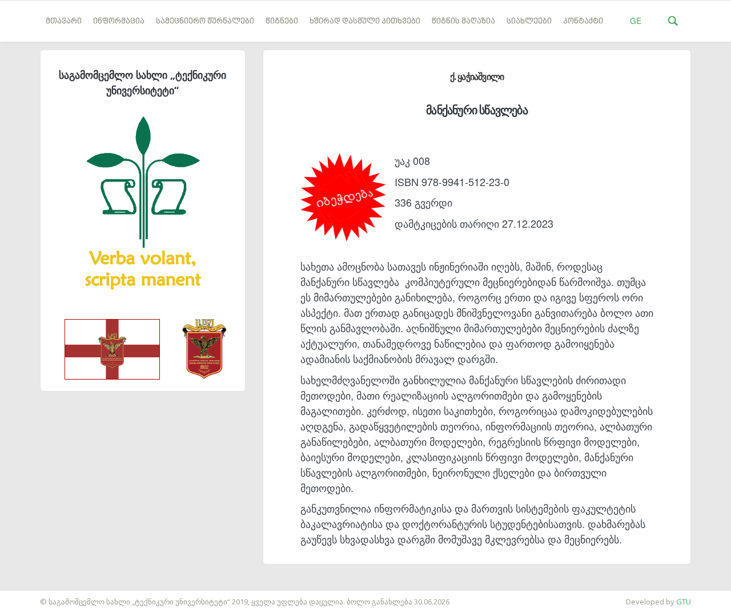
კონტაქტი (583, 21)
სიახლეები (529, 21)
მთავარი (64, 21)
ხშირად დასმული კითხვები (365, 21)
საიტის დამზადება (33, 596)
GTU (683, 601)
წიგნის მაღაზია (463, 21)
